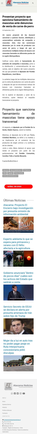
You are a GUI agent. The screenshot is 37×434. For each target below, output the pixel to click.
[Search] (33, 3)
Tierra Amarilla (19, 173)
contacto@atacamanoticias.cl (12, 420)
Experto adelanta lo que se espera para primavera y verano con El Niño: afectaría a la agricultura (18, 244)
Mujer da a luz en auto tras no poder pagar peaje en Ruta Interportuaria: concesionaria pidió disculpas (17, 346)
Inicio (3, 401)
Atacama (5, 170)
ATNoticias (27, 170)
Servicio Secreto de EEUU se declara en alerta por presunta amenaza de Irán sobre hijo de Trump (17, 311)
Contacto (5, 413)
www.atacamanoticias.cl (10, 176)
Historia (4, 407)
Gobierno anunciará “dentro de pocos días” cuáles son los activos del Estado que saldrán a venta (18, 277)
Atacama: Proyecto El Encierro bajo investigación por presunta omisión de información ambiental (18, 210)
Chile (4, 173)
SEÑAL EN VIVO (14, 187)
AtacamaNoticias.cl (16, 170)
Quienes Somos (6, 404)
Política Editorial (7, 410)
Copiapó (10, 173)
